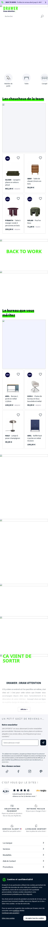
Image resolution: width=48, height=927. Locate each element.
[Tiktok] (7, 771)
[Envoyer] (43, 742)
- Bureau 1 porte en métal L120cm (11, 398)
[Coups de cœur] (36, 9)
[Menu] (45, 9)
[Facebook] (18, 771)
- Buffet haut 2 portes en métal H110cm (34, 438)
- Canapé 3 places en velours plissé (12, 182)
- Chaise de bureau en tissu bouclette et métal (34, 398)
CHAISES (24, 629)
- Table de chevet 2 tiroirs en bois (34, 181)
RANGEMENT (24, 483)
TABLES (24, 548)
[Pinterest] (41, 771)
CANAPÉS (24, 596)
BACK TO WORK (24, 251)
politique (16, 910)
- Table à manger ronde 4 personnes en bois (12, 223)
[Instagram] (30, 771)
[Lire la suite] (8, 258)
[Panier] (41, 9)
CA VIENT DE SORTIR (17, 658)
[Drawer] (10, 9)
